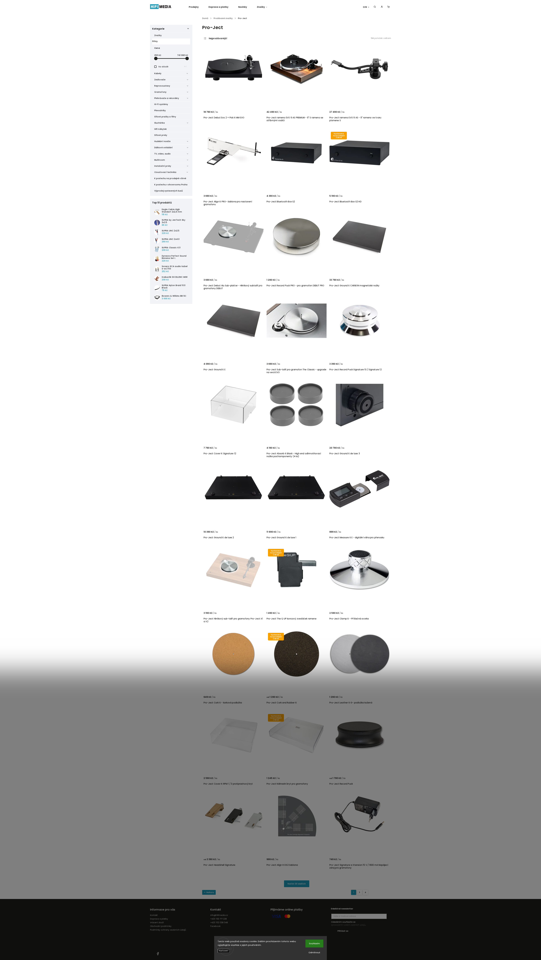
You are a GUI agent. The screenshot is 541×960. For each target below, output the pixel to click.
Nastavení (223, 950)
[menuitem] (196, 7)
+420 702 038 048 (219, 922)
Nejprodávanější (218, 38)
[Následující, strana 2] (359, 892)
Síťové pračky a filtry (165, 116)
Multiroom (159, 160)
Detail (258, 113)
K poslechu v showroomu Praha (170, 184)
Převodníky (160, 110)
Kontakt (154, 915)
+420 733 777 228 (218, 918)
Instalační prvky (162, 166)
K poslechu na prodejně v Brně (170, 178)
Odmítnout (314, 952)
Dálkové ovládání (163, 147)
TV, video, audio (162, 153)
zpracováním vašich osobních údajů (348, 925)
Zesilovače (159, 79)
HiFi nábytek (160, 129)
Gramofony (160, 92)
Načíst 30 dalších (297, 883)
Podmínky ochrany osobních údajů (168, 929)
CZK (365, 7)
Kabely (157, 73)
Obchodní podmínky (160, 926)
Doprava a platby (159, 918)
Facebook (215, 926)
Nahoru (210, 892)
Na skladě (172, 66)
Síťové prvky (160, 135)
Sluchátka (159, 122)
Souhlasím (314, 943)
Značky (158, 35)
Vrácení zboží (157, 922)
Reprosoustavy (162, 85)
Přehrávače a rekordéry (166, 98)
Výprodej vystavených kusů (168, 190)
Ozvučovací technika (165, 172)
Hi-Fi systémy (161, 104)
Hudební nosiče (162, 141)
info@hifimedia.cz (219, 915)
